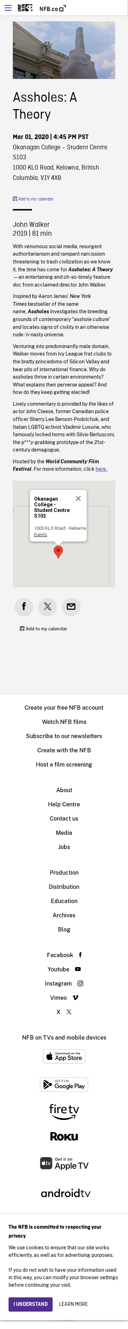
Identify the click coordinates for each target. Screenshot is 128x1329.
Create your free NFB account (64, 707)
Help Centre (64, 804)
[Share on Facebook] (24, 607)
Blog (64, 929)
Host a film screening (64, 764)
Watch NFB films (64, 722)
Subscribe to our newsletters (64, 736)
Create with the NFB (64, 750)
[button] (58, 552)
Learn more (73, 1304)
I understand (31, 1304)
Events (40, 534)
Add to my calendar (35, 199)
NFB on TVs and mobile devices (64, 1037)
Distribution (64, 887)
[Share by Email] (71, 607)
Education (64, 901)
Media (64, 832)
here (101, 469)
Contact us (64, 818)
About (64, 790)
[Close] (78, 498)
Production (64, 872)
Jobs (64, 847)
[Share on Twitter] (47, 607)
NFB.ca (49, 9)
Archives (64, 915)
